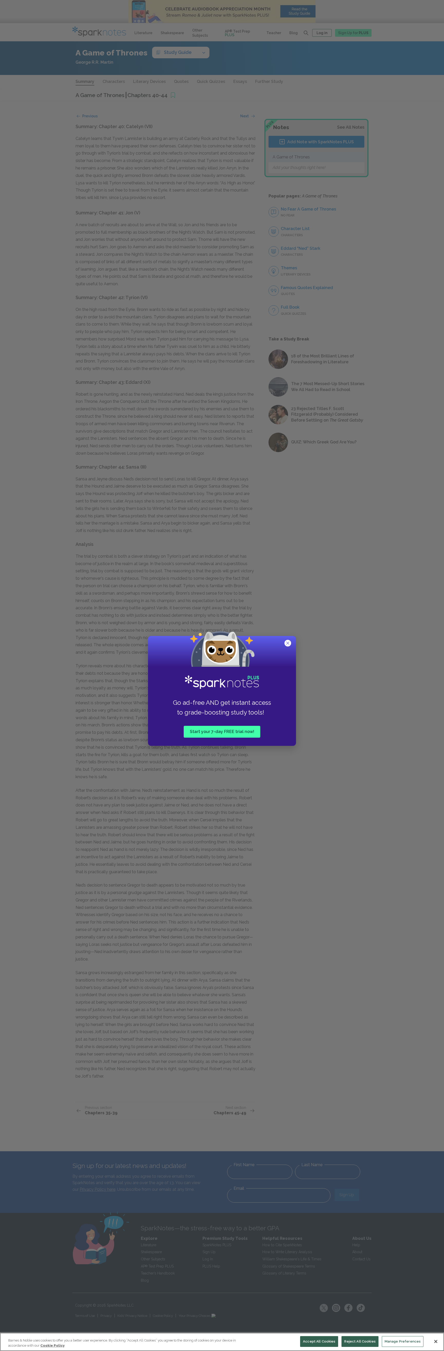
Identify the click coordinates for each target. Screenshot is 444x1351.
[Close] (435, 1341)
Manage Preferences (403, 1341)
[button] (288, 643)
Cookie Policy (52, 1345)
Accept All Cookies (319, 1341)
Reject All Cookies (359, 1341)
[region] (222, 1342)
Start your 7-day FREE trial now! (222, 731)
